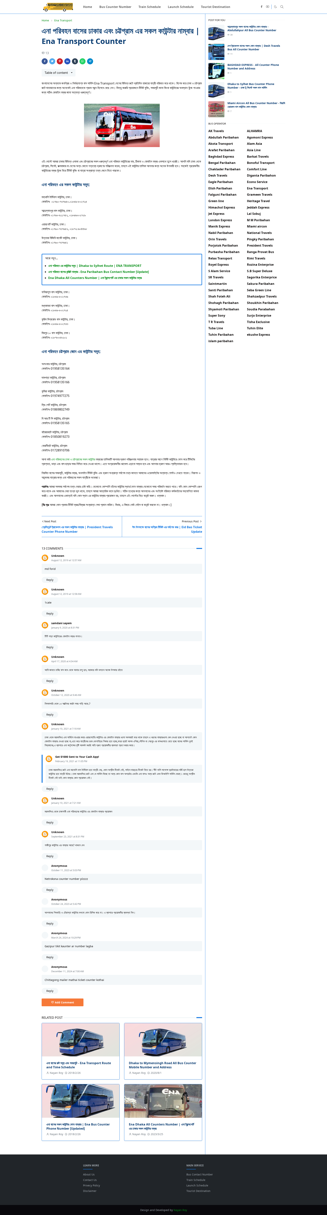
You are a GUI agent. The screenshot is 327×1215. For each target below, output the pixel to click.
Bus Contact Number (199, 1174)
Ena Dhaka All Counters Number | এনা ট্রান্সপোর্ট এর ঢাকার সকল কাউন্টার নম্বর (95, 278)
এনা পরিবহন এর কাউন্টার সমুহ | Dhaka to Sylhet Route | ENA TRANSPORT (94, 266)
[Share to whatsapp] (82, 61)
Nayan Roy (180, 1210)
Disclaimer (90, 1191)
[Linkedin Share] (67, 61)
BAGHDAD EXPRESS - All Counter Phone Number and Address (253, 66)
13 (47, 53)
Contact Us (90, 1180)
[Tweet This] (52, 61)
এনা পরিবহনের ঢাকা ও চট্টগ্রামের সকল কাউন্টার (73, 459)
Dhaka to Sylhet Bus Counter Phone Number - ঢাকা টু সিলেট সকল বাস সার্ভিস (250, 85)
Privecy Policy (91, 1185)
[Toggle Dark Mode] (275, 7)
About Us (89, 1174)
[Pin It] (60, 61)
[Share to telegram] (90, 61)
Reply (49, 580)
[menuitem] (87, 7)
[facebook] (261, 7)
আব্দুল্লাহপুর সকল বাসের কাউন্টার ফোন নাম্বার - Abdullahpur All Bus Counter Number (251, 28)
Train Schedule (195, 1180)
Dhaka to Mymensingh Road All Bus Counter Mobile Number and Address (162, 1065)
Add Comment (64, 1002)
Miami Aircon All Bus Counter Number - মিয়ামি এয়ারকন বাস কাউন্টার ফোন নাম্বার (256, 104)
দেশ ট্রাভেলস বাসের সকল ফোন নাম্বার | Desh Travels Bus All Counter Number (253, 47)
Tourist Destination (198, 1191)
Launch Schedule (197, 1185)
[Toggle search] (282, 6)
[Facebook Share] (45, 61)
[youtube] (268, 7)
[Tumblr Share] (75, 61)
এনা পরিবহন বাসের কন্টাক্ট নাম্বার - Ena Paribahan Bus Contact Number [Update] (98, 272)
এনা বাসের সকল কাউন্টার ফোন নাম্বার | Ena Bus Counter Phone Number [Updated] (78, 1126)
